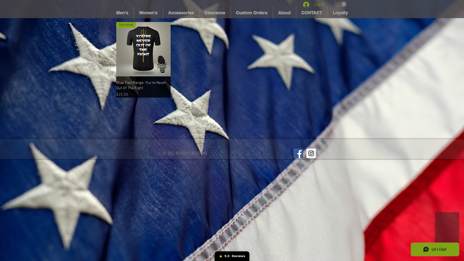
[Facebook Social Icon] (298, 153)
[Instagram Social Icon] (311, 153)
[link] (341, 4)
